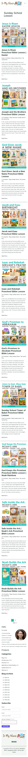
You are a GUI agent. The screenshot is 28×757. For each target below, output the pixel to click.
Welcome (4, 670)
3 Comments (5, 179)
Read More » (5, 79)
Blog (12, 58)
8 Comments (5, 237)
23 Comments (5, 356)
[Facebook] (12, 741)
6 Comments (5, 478)
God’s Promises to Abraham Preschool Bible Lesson (11, 351)
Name (3, 707)
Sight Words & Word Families (9, 665)
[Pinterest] (15, 741)
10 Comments (5, 294)
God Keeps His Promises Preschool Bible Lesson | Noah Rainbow (14, 473)
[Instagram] (14, 741)
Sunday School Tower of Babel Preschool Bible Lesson (14, 412)
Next (15, 622)
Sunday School (18, 58)
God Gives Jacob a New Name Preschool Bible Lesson (13, 174)
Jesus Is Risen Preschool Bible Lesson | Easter (14, 52)
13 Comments (5, 117)
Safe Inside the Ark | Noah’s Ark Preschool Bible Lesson (12, 531)
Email (3, 713)
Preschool (15, 117)
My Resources (5, 660)
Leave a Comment (6, 58)
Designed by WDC (12, 750)
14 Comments (5, 536)
